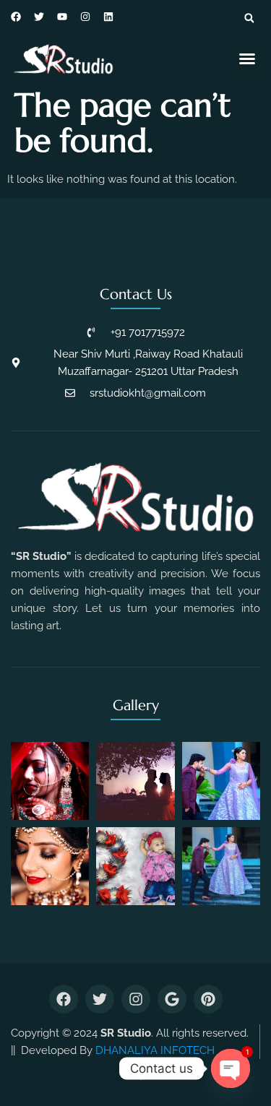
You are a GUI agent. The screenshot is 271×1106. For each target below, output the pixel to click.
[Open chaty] (230, 1068)
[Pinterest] (208, 999)
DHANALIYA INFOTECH (155, 1050)
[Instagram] (85, 17)
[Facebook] (63, 999)
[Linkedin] (108, 17)
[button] (249, 18)
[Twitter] (99, 999)
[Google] (172, 999)
